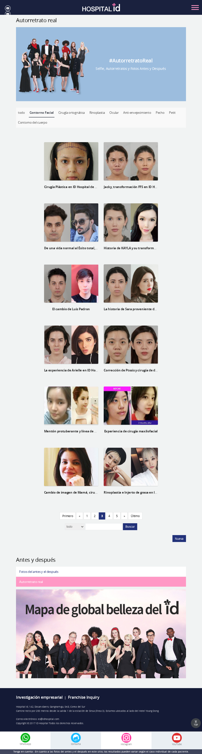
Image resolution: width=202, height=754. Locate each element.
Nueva (179, 539)
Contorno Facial (42, 112)
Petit (172, 112)
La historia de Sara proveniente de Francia (136, 309)
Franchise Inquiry (84, 697)
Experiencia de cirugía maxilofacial (131, 431)
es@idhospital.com (48, 719)
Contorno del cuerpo (32, 122)
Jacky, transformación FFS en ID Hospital (134, 187)
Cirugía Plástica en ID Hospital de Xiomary (76, 187)
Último (135, 516)
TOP (196, 724)
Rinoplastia (97, 112)
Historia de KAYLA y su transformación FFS (136, 248)
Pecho (160, 112)
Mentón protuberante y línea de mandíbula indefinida (86, 431)
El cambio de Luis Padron (71, 309)
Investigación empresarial (39, 697)
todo (21, 112)
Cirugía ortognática (71, 112)
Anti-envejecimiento (137, 112)
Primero (67, 516)
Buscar (130, 526)
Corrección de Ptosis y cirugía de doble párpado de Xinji (145, 370)
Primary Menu (195, 7)
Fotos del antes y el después (38, 571)
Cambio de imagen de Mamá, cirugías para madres (82, 492)
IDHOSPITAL (101, 9)
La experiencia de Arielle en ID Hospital (74, 370)
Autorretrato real (31, 582)
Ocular (113, 112)
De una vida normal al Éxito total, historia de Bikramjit (86, 248)
